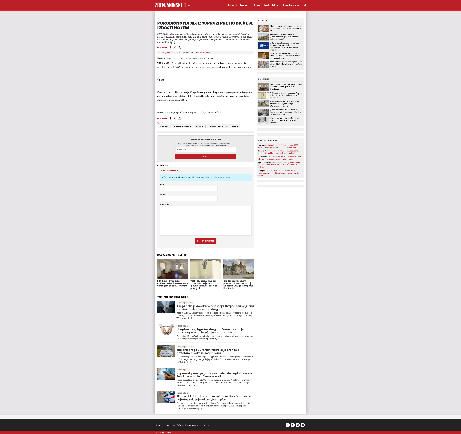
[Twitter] (292, 425)
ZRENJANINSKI (205, 52)
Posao (257, 5)
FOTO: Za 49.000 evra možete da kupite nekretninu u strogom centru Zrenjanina (286, 86)
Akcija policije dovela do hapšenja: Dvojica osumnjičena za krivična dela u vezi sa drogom (215, 307)
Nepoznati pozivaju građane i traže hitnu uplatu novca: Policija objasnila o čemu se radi (214, 374)
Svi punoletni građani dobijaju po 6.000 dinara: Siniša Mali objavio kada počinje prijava (286, 63)
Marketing (205, 425)
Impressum (170, 425)
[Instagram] (297, 425)
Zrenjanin (244, 5)
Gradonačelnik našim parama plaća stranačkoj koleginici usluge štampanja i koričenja (284, 103)
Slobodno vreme (291, 5)
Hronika (161, 52)
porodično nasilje (182, 126)
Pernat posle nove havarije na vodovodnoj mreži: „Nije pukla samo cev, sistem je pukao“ (278, 152)
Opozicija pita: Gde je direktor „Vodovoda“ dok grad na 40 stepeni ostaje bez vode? (284, 36)
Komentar (165, 204)
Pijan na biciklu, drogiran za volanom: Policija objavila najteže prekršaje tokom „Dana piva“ (213, 398)
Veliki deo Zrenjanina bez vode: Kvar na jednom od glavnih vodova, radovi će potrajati (286, 95)
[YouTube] (302, 425)
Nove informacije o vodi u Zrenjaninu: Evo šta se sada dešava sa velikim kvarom (285, 120)
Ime (162, 184)
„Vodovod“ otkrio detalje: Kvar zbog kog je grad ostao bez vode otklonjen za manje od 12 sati (285, 112)
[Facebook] (287, 425)
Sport (266, 5)
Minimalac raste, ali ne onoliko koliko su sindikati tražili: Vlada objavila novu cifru (285, 28)
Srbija (275, 5)
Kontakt (159, 425)
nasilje (199, 126)
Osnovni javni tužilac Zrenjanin (223, 126)
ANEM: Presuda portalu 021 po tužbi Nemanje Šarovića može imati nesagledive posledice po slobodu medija (285, 46)
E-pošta (165, 194)
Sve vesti (232, 5)
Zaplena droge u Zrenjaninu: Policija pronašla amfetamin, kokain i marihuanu (208, 351)
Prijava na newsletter (206, 139)
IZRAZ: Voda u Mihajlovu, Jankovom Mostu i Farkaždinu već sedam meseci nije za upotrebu (285, 55)
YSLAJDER (170, 52)
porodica (164, 126)
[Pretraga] (305, 5)
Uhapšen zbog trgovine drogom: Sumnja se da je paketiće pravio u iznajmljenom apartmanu (210, 330)
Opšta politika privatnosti (187, 425)
